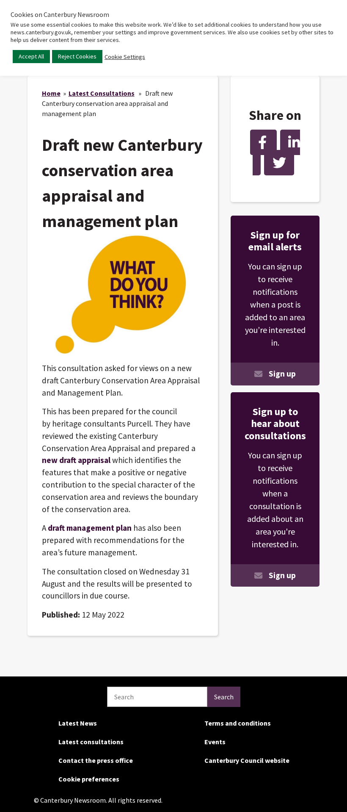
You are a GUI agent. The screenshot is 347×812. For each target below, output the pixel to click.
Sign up (282, 374)
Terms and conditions (237, 723)
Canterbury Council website (246, 760)
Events (215, 741)
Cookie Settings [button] (125, 57)
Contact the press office (95, 760)
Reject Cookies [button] (77, 56)
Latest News (77, 723)
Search (224, 697)
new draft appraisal (77, 460)
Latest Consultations (102, 93)
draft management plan (90, 528)
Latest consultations (91, 741)
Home (51, 93)
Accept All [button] (31, 56)
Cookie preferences (88, 779)
